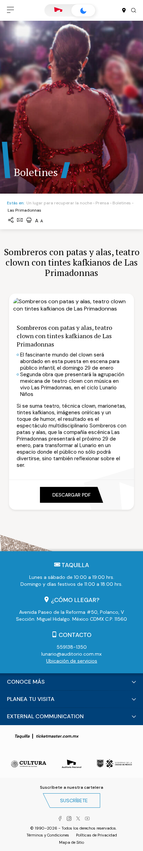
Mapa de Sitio (71, 842)
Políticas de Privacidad (96, 835)
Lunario (83, 10)
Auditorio (58, 10)
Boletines (121, 203)
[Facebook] (60, 819)
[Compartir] (11, 220)
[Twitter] (78, 819)
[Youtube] (87, 819)
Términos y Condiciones (47, 835)
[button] (10, 10)
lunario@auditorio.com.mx (71, 654)
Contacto (75, 635)
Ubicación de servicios (71, 661)
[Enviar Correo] (20, 220)
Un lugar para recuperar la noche (59, 203)
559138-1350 (72, 647)
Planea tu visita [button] (30, 699)
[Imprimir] (29, 220)
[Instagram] (69, 819)
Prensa (102, 203)
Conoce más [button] (26, 681)
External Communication (45, 716)
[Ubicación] (123, 11)
